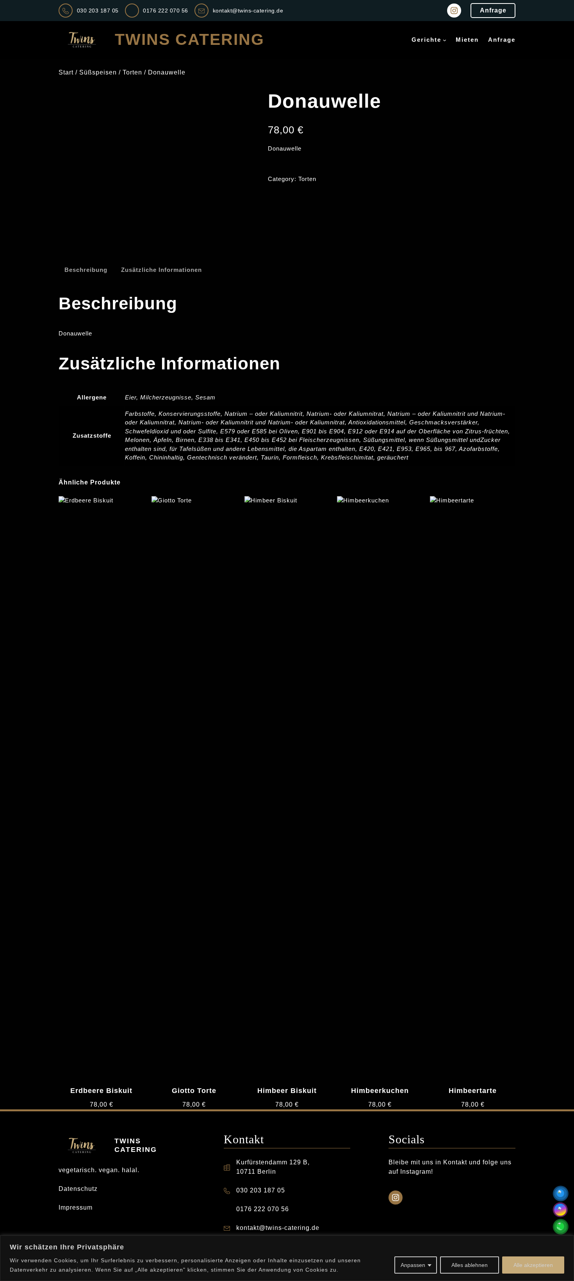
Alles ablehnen (469, 1265)
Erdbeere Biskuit (101, 1091)
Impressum (76, 1207)
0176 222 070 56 (165, 10)
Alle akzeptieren (533, 1265)
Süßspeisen (98, 72)
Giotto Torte (194, 1091)
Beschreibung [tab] (85, 269)
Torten (132, 72)
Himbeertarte (473, 1091)
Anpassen (413, 1265)
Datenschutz (78, 1188)
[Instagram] (454, 11)
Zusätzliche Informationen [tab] (161, 269)
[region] (287, 1258)
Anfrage (493, 10)
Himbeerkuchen (380, 1091)
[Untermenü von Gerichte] (444, 40)
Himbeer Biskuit (287, 1091)
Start (66, 72)
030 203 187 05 (98, 10)
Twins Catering (189, 39)
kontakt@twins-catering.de (248, 10)
